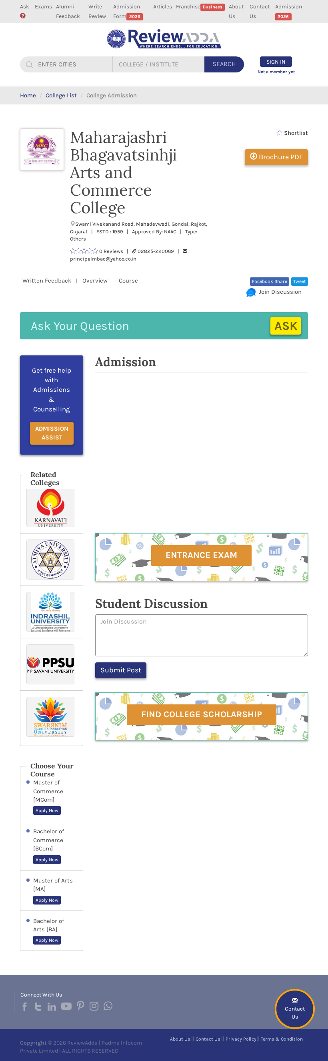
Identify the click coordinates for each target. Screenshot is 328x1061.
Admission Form (126, 11)
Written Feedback (46, 280)
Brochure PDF (280, 156)
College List (61, 95)
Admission (288, 11)
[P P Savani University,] (51, 664)
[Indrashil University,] (51, 612)
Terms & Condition (282, 1039)
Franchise (199, 6)
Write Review (97, 11)
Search (224, 64)
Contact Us (260, 11)
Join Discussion (279, 291)
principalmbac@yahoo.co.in (103, 259)
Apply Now (47, 810)
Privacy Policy (241, 1039)
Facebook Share (269, 281)
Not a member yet (276, 71)
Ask (24, 6)
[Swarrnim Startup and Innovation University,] (51, 718)
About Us (236, 11)
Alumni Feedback (68, 11)
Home (28, 95)
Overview (95, 280)
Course (128, 280)
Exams (43, 6)
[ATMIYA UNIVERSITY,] (51, 560)
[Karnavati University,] (51, 507)
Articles (162, 6)
